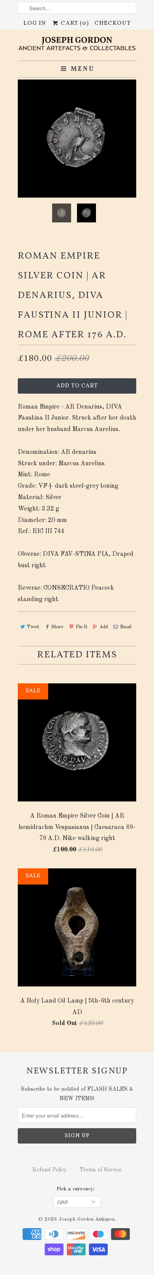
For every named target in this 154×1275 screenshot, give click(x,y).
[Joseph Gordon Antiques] (77, 45)
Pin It (81, 627)
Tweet (33, 627)
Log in (34, 23)
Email (125, 627)
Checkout (112, 23)
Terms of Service (101, 1170)
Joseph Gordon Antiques (87, 1219)
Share (57, 627)
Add (104, 627)
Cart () (73, 23)
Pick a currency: (77, 1189)
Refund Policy (49, 1170)
